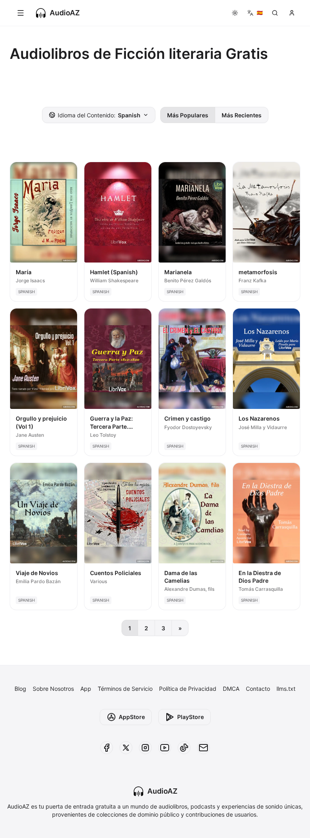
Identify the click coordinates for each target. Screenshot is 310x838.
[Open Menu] (20, 13)
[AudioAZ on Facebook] (106, 747)
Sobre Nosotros (53, 688)
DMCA (231, 688)
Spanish (99, 115)
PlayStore (190, 716)
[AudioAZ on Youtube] (164, 747)
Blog (20, 688)
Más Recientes (242, 115)
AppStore (132, 716)
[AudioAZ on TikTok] (184, 747)
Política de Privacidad (187, 688)
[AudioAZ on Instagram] (145, 747)
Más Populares (187, 115)
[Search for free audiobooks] (274, 12)
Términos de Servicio (125, 688)
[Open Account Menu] (291, 12)
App (85, 688)
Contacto (258, 688)
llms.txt (285, 688)
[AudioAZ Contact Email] (203, 747)
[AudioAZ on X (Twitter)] (125, 747)
